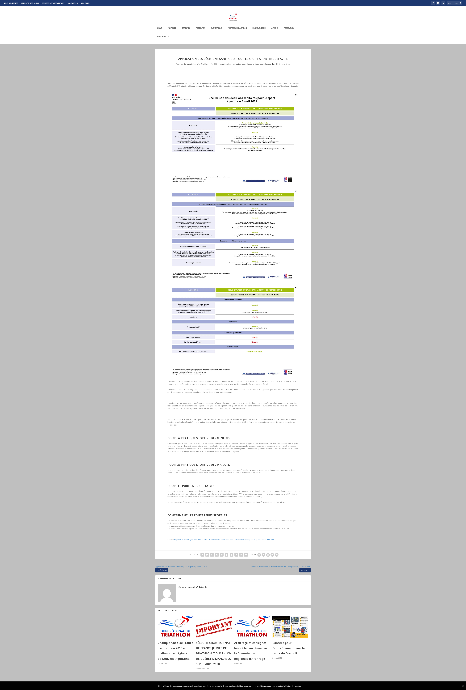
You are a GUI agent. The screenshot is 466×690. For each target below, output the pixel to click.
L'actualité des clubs (267, 64)
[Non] (462, 686)
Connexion (85, 3)
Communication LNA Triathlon (196, 64)
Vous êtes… (162, 37)
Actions (274, 28)
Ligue (159, 28)
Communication (234, 64)
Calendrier (72, 3)
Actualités (223, 64)
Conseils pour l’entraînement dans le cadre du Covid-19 (288, 648)
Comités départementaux (53, 3)
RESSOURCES (289, 28)
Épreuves (186, 28)
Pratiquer (172, 28)
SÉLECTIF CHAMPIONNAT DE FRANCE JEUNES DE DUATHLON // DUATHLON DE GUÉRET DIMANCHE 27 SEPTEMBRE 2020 (214, 653)
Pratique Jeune (258, 28)
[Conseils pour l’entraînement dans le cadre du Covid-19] (290, 627)
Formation (200, 28)
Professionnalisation (237, 28)
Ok (305, 686)
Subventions (216, 28)
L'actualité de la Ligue (250, 64)
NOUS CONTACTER (11, 3)
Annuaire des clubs (30, 3)
